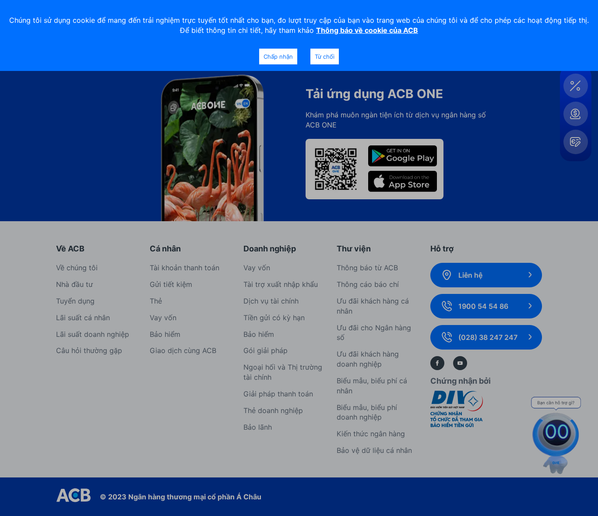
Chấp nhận (278, 56)
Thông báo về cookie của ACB (367, 30)
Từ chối (324, 56)
